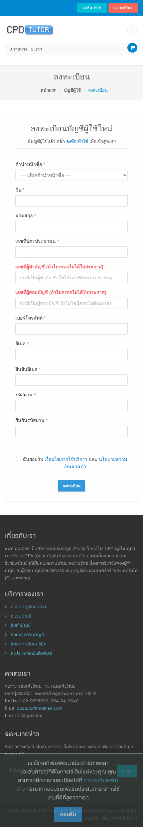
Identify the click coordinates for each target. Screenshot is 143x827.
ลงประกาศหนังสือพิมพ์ (32, 653)
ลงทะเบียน (123, 8)
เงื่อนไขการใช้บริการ (66, 459)
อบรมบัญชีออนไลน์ (28, 607)
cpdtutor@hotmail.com (40, 708)
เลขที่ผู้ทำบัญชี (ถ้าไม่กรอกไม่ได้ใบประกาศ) (59, 266)
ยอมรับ (68, 814)
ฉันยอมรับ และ (75, 463)
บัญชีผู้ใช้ (72, 90)
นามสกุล (25, 215)
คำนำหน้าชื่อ (30, 164)
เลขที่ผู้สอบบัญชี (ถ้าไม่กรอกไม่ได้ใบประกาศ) (60, 292)
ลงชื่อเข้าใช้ (92, 8)
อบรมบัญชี (21, 616)
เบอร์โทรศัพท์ (30, 318)
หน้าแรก (49, 90)
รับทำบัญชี (21, 625)
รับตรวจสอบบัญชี (27, 634)
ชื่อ (19, 190)
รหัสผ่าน (25, 394)
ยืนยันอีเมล (28, 369)
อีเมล (22, 343)
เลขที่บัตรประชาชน (37, 241)
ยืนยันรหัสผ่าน (31, 420)
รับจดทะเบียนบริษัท (29, 644)
